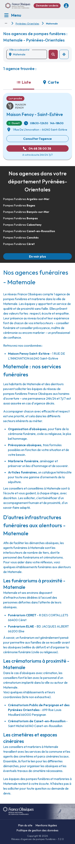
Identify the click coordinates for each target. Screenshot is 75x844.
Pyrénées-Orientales (27, 23)
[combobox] (28, 54)
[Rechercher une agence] (53, 54)
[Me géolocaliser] (64, 54)
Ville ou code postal (19, 49)
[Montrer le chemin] (6, 23)
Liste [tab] (26, 82)
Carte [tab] (53, 82)
